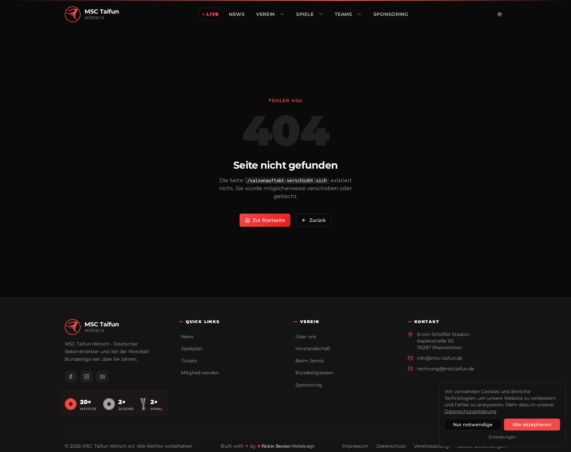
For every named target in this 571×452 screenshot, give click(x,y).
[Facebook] (71, 377)
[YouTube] (102, 377)
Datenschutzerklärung (470, 411)
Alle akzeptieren (532, 425)
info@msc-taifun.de (439, 358)
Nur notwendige (473, 425)
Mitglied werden (200, 373)
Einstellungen (502, 436)
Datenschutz (391, 446)
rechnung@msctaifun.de (445, 369)
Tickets (189, 361)
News (187, 337)
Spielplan (191, 348)
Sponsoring (308, 385)
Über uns (305, 337)
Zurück (317, 220)
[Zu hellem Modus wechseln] (499, 14)
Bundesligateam (314, 373)
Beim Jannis (309, 361)
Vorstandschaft (312, 348)
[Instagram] (87, 377)
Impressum (355, 446)
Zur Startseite (269, 220)
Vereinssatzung (431, 446)
